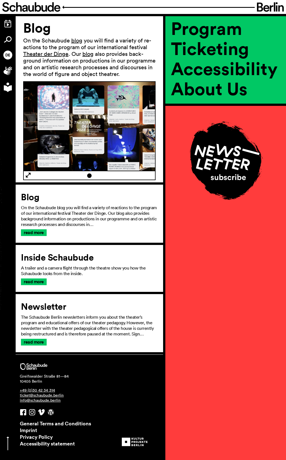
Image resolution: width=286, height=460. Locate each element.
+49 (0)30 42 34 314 (37, 390)
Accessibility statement (47, 443)
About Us (209, 88)
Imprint (28, 430)
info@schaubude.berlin (40, 400)
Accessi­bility (224, 68)
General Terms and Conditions (55, 423)
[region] (225, 116)
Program (206, 28)
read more (34, 232)
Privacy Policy (36, 436)
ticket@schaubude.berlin (42, 395)
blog (76, 40)
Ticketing (210, 48)
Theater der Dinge (45, 54)
